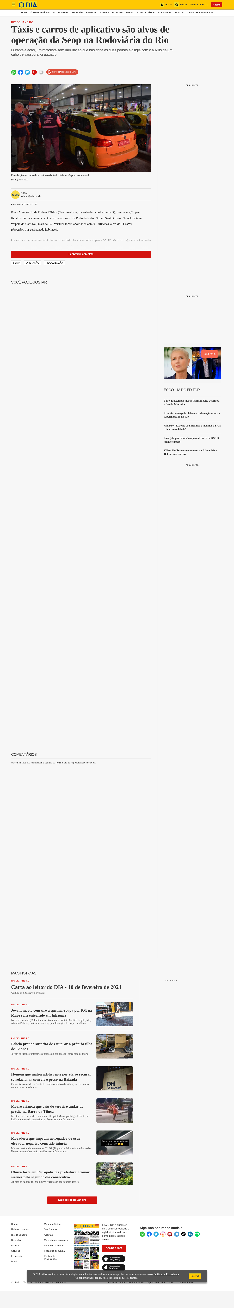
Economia (117, 12)
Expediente (153, 1282)
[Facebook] (149, 1234)
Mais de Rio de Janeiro (72, 1199)
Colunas (104, 12)
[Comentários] (41, 72)
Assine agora (114, 1247)
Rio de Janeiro (61, 12)
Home (24, 12)
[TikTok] (183, 1234)
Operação (32, 262)
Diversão (77, 12)
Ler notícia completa (81, 254)
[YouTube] (169, 1234)
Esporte (91, 12)
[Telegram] (176, 1234)
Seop (16, 262)
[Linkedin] (190, 1234)
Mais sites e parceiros (56, 1240)
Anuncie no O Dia (199, 4)
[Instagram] (162, 1234)
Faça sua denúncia (54, 1250)
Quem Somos (186, 1282)
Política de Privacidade (50, 1257)
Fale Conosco (168, 1282)
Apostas (178, 12)
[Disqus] (81, 810)
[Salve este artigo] (34, 72)
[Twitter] (156, 1234)
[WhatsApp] (142, 1234)
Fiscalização (54, 262)
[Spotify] (197, 1234)
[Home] (28, 7)
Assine (216, 4)
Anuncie (112, 1282)
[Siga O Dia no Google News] (62, 72)
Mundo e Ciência (146, 12)
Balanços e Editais (54, 1245)
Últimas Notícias (40, 12)
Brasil (130, 12)
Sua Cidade (164, 12)
